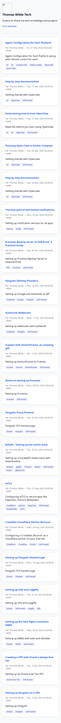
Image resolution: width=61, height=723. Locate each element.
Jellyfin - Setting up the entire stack (26, 444)
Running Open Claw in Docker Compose (29, 145)
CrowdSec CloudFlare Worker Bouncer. (28, 522)
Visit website (9, 26)
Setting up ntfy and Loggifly (21, 589)
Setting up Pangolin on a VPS (22, 692)
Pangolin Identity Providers (21, 280)
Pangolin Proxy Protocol (19, 412)
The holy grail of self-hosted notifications (29, 209)
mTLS (8, 483)
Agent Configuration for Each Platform (28, 42)
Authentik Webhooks (18, 312)
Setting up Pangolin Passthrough (25, 557)
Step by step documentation (22, 81)
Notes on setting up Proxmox (22, 380)
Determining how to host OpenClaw (26, 113)
